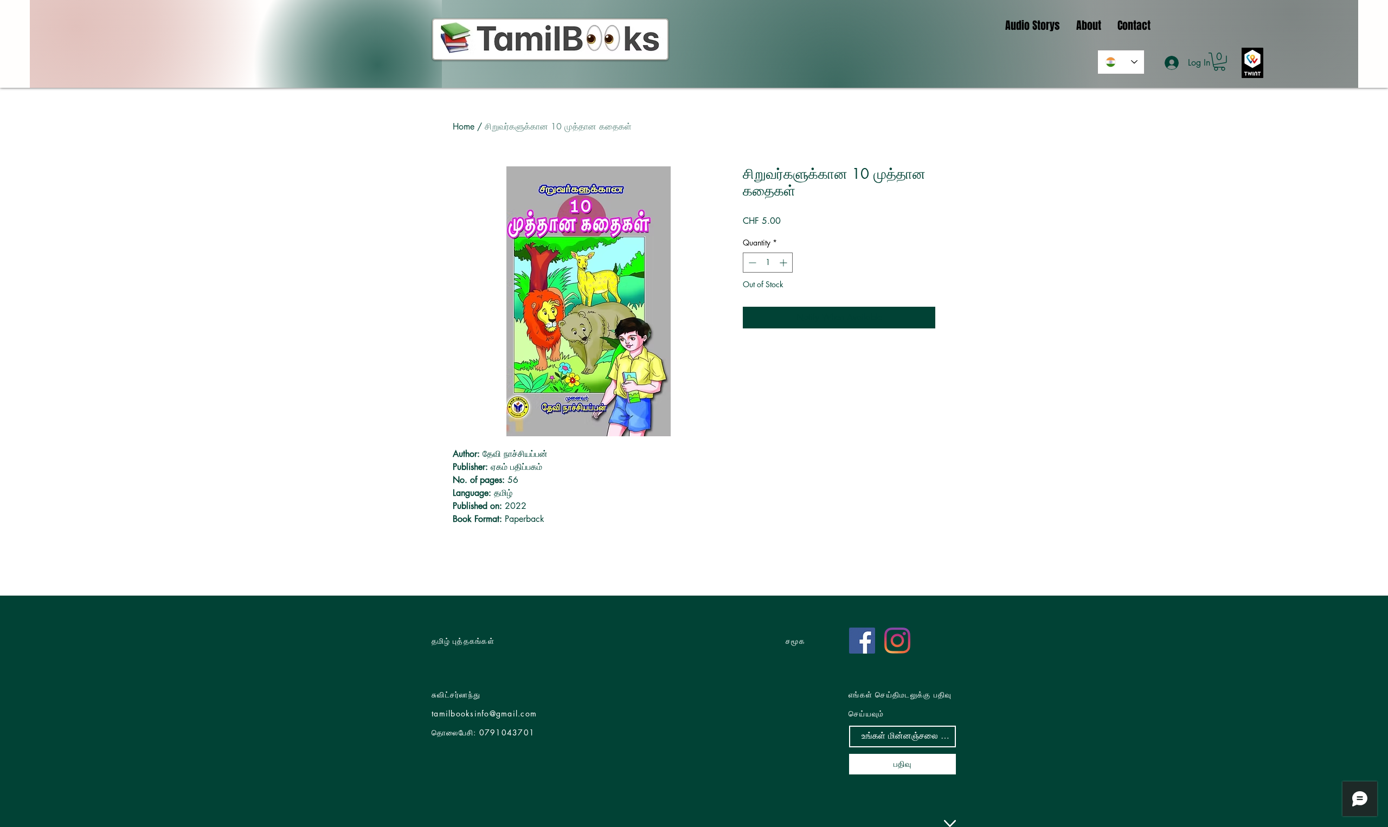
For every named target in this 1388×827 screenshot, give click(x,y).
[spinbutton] (767, 262)
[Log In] (1172, 63)
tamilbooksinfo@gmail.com (484, 713)
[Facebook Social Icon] (862, 641)
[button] (1219, 62)
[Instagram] (897, 641)
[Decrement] (751, 262)
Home (463, 126)
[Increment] (784, 262)
